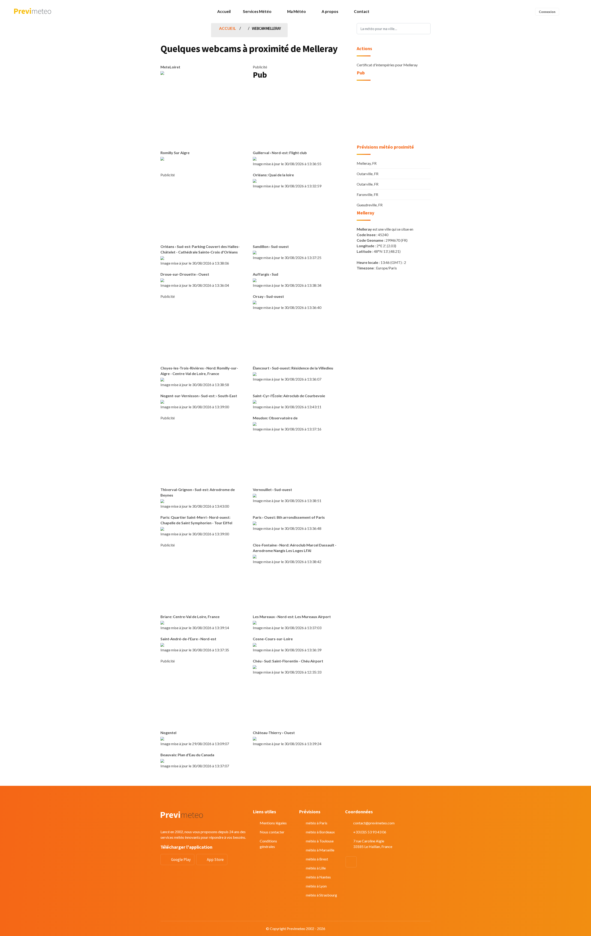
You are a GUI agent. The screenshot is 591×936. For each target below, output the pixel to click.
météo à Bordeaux (320, 832)
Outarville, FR (367, 173)
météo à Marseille (320, 850)
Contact (361, 11)
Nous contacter (272, 832)
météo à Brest (317, 859)
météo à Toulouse (320, 841)
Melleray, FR (367, 163)
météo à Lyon (316, 886)
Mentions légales (273, 823)
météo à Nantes (318, 877)
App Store (215, 859)
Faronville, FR (367, 194)
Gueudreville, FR (370, 205)
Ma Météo (296, 11)
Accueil (224, 11)
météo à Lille (316, 868)
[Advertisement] (295, 116)
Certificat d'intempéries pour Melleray (387, 65)
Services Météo (257, 11)
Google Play (181, 859)
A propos (330, 11)
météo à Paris (316, 823)
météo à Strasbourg (321, 895)
